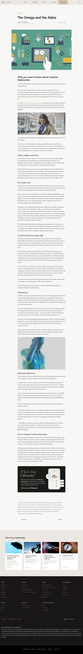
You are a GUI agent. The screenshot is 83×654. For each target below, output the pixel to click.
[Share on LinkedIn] (64, 23)
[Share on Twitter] (61, 23)
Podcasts (65, 589)
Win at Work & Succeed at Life (49, 587)
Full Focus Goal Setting (27, 589)
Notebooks (3, 592)
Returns (44, 605)
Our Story (3, 605)
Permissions (41, 649)
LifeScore (63, 2)
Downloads (65, 592)
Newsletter (65, 587)
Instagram (11, 619)
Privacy (57, 649)
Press (2, 610)
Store (54, 2)
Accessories (3, 596)
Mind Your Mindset (46, 585)
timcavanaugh (25, 22)
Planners (3, 587)
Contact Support (45, 610)
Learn (25, 2)
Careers (2, 607)
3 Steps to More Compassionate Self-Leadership (49, 557)
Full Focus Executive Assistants (28, 592)
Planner (34, 2)
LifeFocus (24, 585)
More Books (44, 596)
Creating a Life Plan (67, 555)
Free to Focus (25, 587)
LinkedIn (19, 619)
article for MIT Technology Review (33, 103)
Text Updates (66, 594)
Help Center (44, 607)
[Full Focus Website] (69, 619)
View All (76, 537)
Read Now (9, 567)
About (44, 2)
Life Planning (4, 585)
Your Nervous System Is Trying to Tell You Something (13, 557)
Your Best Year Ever (46, 592)
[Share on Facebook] (58, 23)
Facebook (3, 619)
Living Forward (45, 594)
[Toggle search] (79, 2)
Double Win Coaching (26, 605)
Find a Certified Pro (26, 607)
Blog (64, 585)
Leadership (20, 13)
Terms (50, 649)
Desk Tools (3, 594)
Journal (2, 589)
